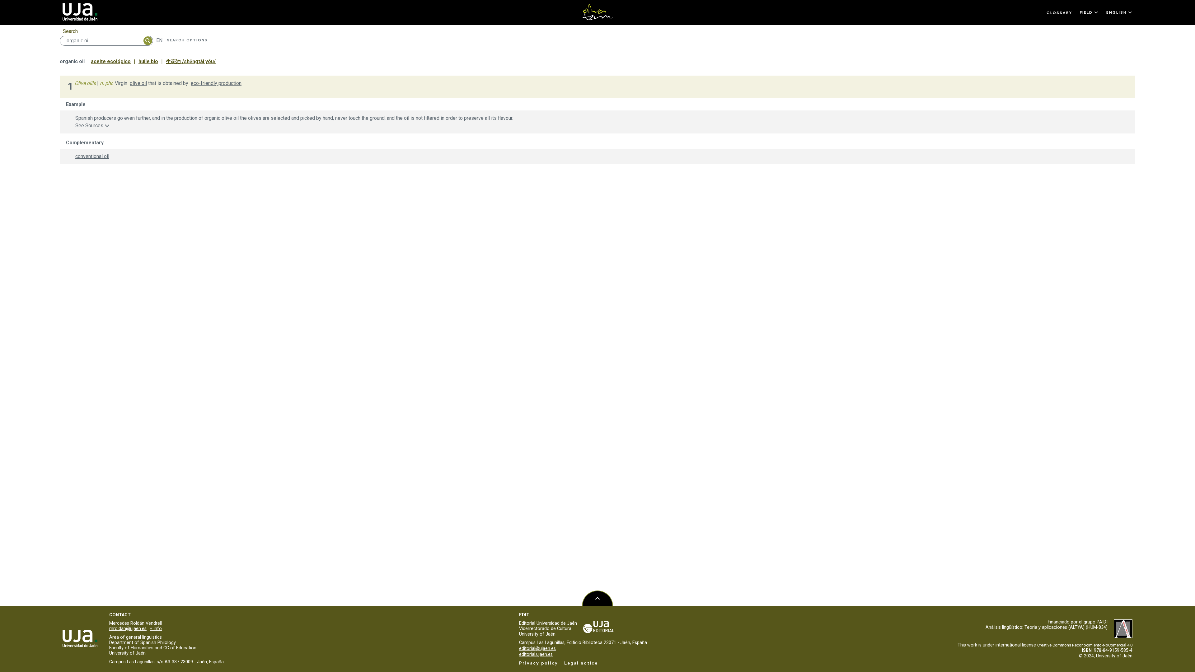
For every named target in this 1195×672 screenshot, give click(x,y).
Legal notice (581, 663)
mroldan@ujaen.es (128, 628)
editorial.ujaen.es (536, 654)
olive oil (138, 83)
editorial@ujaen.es (537, 648)
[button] (1089, 12)
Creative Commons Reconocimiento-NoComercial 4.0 (1084, 645)
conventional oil (92, 156)
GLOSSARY (1059, 13)
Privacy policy (538, 663)
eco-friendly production (216, 83)
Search (70, 31)
